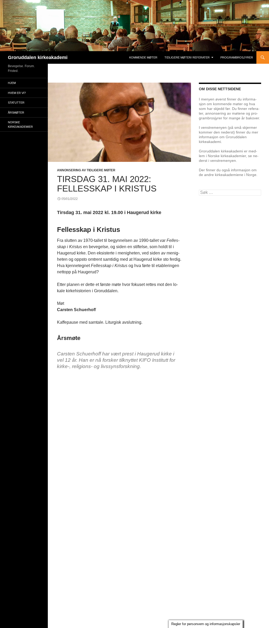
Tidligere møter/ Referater (187, 57)
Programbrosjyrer (236, 57)
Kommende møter (143, 57)
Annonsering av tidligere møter (86, 170)
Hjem (12, 82)
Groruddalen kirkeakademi (38, 57)
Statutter (16, 102)
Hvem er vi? (17, 92)
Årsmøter (16, 112)
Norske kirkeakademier (20, 124)
